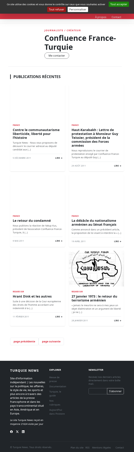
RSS (87, 447)
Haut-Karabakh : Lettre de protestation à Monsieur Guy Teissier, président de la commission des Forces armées (95, 138)
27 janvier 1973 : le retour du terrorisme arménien (94, 298)
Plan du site (77, 447)
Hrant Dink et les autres (32, 296)
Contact (116, 17)
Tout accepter (118, 4)
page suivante (51, 341)
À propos (100, 17)
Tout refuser (56, 9)
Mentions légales (101, 447)
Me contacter (57, 55)
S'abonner (115, 391)
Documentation (57, 386)
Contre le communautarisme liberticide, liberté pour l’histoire (36, 134)
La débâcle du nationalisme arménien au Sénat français (94, 222)
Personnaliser (77, 9)
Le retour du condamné (32, 220)
